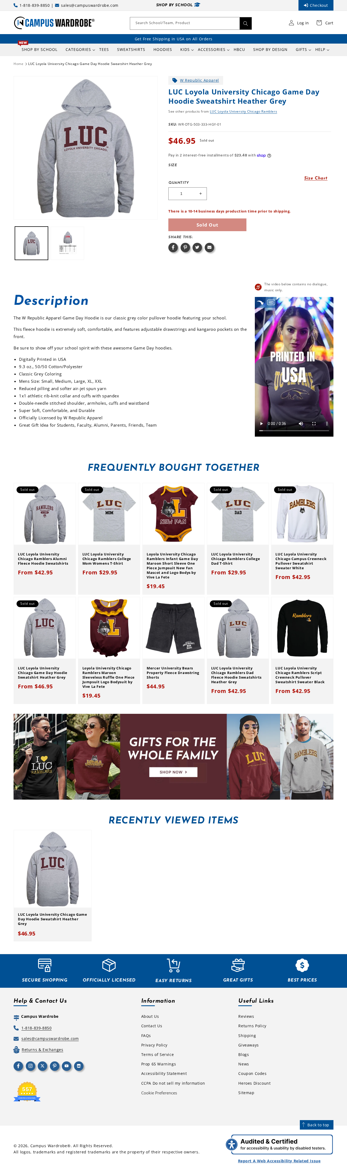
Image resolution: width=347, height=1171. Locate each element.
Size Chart (315, 178)
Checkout (319, 5)
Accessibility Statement (164, 1073)
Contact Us (151, 1025)
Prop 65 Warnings (158, 1064)
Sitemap (246, 1092)
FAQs (146, 1035)
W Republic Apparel (199, 80)
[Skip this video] (260, 302)
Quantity (178, 183)
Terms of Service (157, 1054)
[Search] (246, 23)
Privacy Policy (154, 1045)
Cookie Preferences (159, 1092)
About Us (150, 1016)
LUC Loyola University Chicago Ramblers (243, 111)
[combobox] (191, 23)
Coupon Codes (252, 1073)
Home (18, 63)
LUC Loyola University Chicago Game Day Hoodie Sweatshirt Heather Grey (90, 63)
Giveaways (248, 1045)
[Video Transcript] (271, 302)
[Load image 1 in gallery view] (31, 243)
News (243, 1064)
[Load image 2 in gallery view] (67, 243)
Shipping (247, 1035)
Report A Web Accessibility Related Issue (279, 1160)
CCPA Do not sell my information (173, 1083)
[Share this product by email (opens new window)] (209, 247)
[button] (78, 49)
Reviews (246, 1016)
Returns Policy (252, 1025)
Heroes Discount (254, 1083)
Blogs (243, 1054)
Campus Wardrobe (49, 1145)
